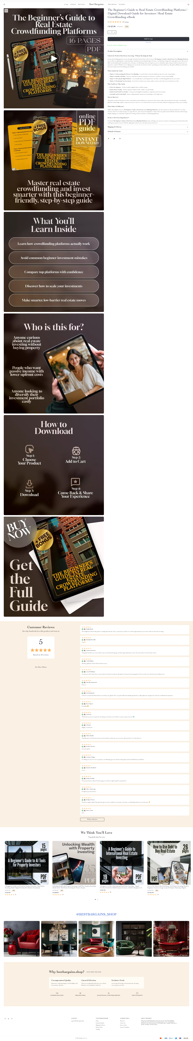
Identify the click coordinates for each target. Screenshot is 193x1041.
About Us (122, 1021)
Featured (122, 4)
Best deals (81, 4)
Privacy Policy (123, 1025)
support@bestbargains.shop (77, 1021)
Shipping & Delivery (100, 1025)
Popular (73, 4)
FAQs (97, 1021)
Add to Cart (148, 39)
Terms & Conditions (124, 1027)
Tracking (98, 1029)
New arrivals (112, 4)
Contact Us (122, 1023)
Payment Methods (100, 1023)
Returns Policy (99, 1027)
